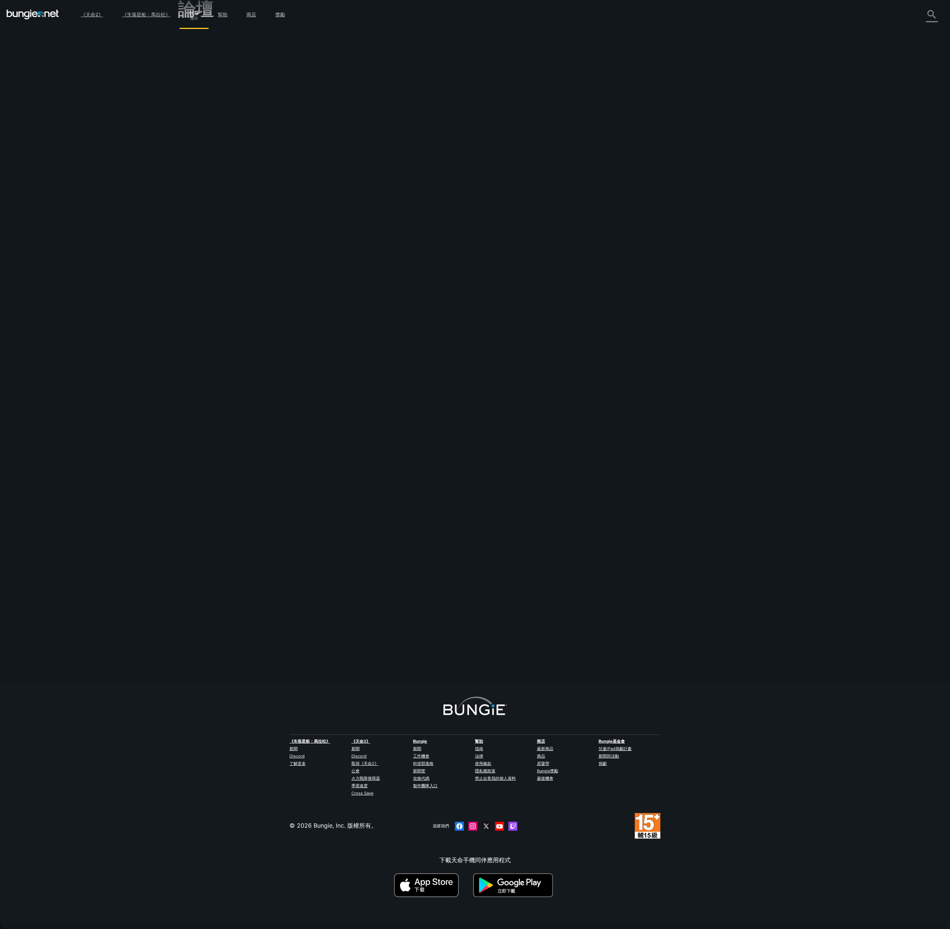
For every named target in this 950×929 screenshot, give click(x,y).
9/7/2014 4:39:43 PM (392, 185)
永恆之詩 (195, 107)
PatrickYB (343, 130)
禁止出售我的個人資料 (495, 778)
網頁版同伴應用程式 (210, 131)
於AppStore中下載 (432, 885)
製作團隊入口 (425, 785)
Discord (297, 756)
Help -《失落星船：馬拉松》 (221, 213)
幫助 (222, 14)
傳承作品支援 (201, 172)
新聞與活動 (609, 756)
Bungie (420, 741)
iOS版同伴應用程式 (209, 140)
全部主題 (195, 33)
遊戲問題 (195, 115)
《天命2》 (92, 14)
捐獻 (603, 763)
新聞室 (419, 770)
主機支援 (195, 164)
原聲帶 (543, 763)
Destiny (32, 14)
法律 (479, 756)
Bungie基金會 (612, 741)
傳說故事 (195, 66)
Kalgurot (341, 648)
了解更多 (297, 763)
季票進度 (359, 785)
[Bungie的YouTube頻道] (499, 826)
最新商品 (545, 748)
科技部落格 (423, 763)
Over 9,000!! (384, 56)
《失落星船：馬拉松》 (146, 14)
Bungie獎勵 (547, 770)
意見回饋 (195, 50)
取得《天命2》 (365, 763)
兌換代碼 (421, 778)
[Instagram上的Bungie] (472, 826)
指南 (479, 748)
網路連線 (195, 99)
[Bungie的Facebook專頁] (459, 826)
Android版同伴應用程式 (215, 148)
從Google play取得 (514, 885)
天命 (189, 197)
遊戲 (189, 74)
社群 (194, 11)
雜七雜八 (195, 205)
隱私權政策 (485, 770)
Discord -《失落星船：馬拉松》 (226, 221)
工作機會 (421, 756)
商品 (541, 756)
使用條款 (483, 763)
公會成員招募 (201, 189)
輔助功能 (195, 123)
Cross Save (362, 793)
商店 (251, 14)
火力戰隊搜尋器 (365, 778)
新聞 (293, 748)
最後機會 (545, 778)
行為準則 (193, 232)
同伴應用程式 (201, 180)
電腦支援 (195, 156)
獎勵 (280, 14)
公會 (355, 770)
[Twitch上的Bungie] (512, 826)
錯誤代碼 (195, 91)
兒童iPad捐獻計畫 (615, 748)
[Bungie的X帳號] (486, 826)
